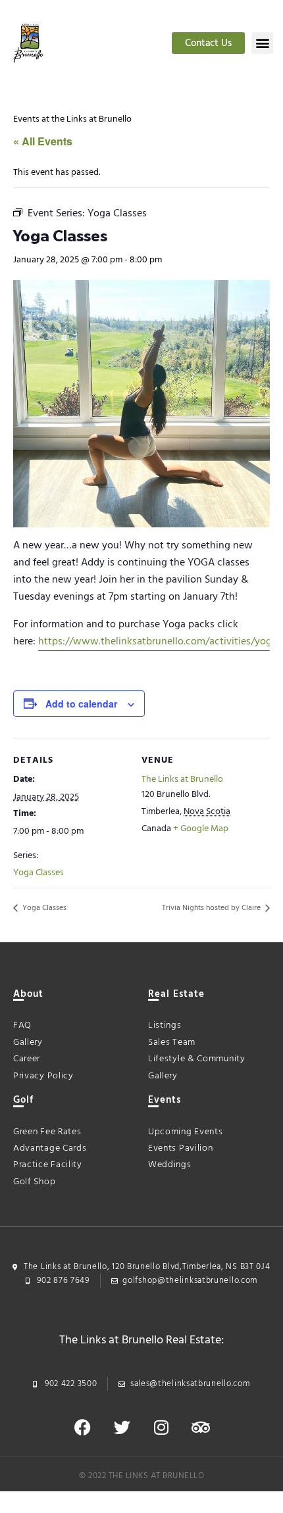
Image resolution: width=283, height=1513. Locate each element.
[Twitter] (121, 1426)
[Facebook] (82, 1426)
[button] (262, 43)
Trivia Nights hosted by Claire (212, 908)
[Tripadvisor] (200, 1426)
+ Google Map (200, 828)
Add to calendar (81, 703)
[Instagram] (161, 1426)
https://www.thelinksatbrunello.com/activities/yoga (157, 641)
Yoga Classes (38, 872)
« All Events (42, 141)
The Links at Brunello (182, 779)
